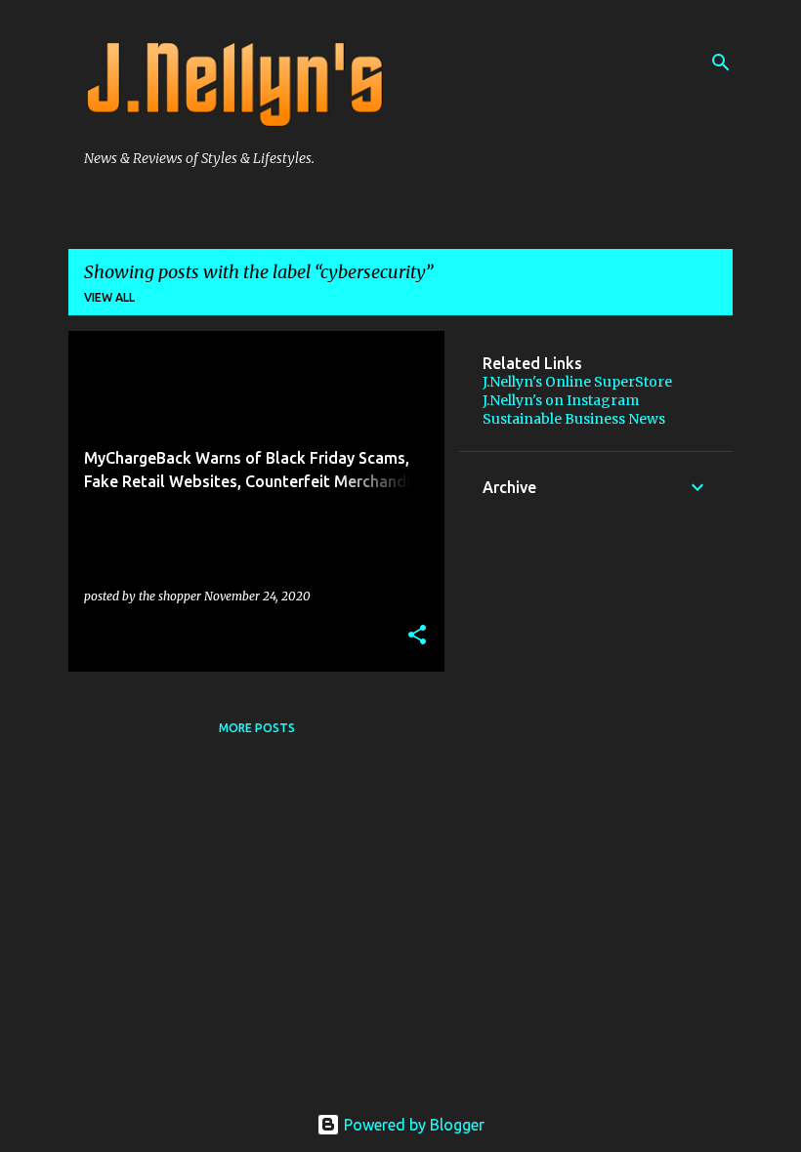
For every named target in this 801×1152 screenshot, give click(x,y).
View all (109, 297)
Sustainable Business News (574, 419)
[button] (417, 635)
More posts (257, 727)
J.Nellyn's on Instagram (561, 400)
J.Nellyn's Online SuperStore (577, 382)
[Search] (721, 62)
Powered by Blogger (412, 1124)
